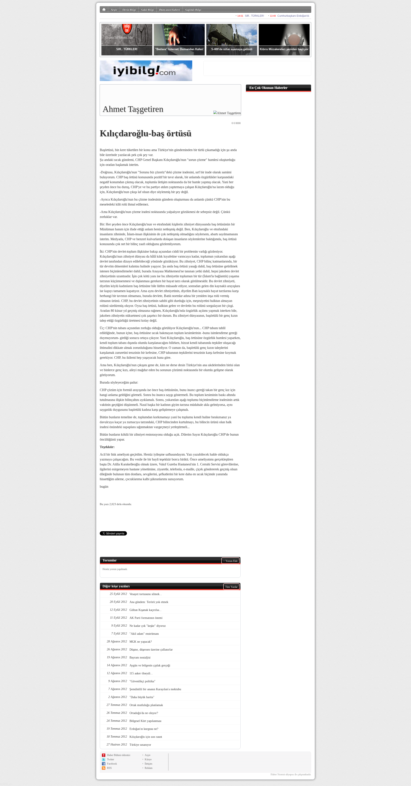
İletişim (148, 763)
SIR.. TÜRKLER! (126, 49)
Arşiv (114, 9)
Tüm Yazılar (231, 586)
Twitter (110, 759)
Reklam (148, 768)
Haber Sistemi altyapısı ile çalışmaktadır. (291, 774)
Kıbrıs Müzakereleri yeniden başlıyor (284, 49)
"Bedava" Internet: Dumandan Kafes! (179, 49)
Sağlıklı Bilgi (193, 9)
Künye (148, 759)
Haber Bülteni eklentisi (118, 755)
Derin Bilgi (129, 9)
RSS (109, 768)
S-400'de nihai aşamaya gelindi (231, 49)
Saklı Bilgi (147, 9)
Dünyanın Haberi (169, 9)
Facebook (112, 763)
